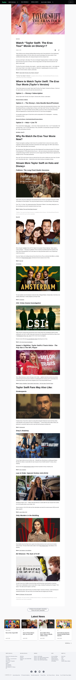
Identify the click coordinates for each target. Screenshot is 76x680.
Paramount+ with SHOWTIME (25, 658)
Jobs (62, 658)
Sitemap (57, 675)
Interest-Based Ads (16, 675)
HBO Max (22, 656)
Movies (7, 663)
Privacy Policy (43, 675)
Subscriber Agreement (35, 675)
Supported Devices (55, 659)
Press (62, 657)
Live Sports (8, 659)
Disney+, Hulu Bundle (38, 656)
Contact (62, 659)
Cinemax (21, 657)
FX (6, 668)
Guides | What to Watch (65, 661)
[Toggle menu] (17, 2)
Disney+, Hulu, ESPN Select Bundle (40, 659)
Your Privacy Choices (51, 675)
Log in (71, 2)
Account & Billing (54, 656)
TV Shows (8, 662)
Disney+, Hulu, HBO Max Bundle (40, 658)
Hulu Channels (8, 665)
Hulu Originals (8, 664)
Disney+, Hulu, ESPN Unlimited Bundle (41, 657)
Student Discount (54, 658)
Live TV (7, 657)
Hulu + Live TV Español (10, 661)
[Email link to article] (55, 50)
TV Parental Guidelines (25, 675)
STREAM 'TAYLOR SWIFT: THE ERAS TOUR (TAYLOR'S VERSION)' (38, 610)
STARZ (21, 659)
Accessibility (53, 661)
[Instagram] (44, 672)
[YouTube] (40, 672)
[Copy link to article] (59, 50)
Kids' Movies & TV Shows (10, 667)
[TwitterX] (36, 672)
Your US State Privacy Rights (65, 675)
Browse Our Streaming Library (11, 656)
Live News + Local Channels (11, 658)
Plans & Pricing (54, 657)
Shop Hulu (63, 656)
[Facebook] (32, 672)
